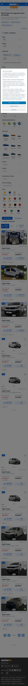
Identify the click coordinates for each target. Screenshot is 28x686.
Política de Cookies (18, 98)
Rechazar (14, 109)
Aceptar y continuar (14, 102)
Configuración (14, 106)
